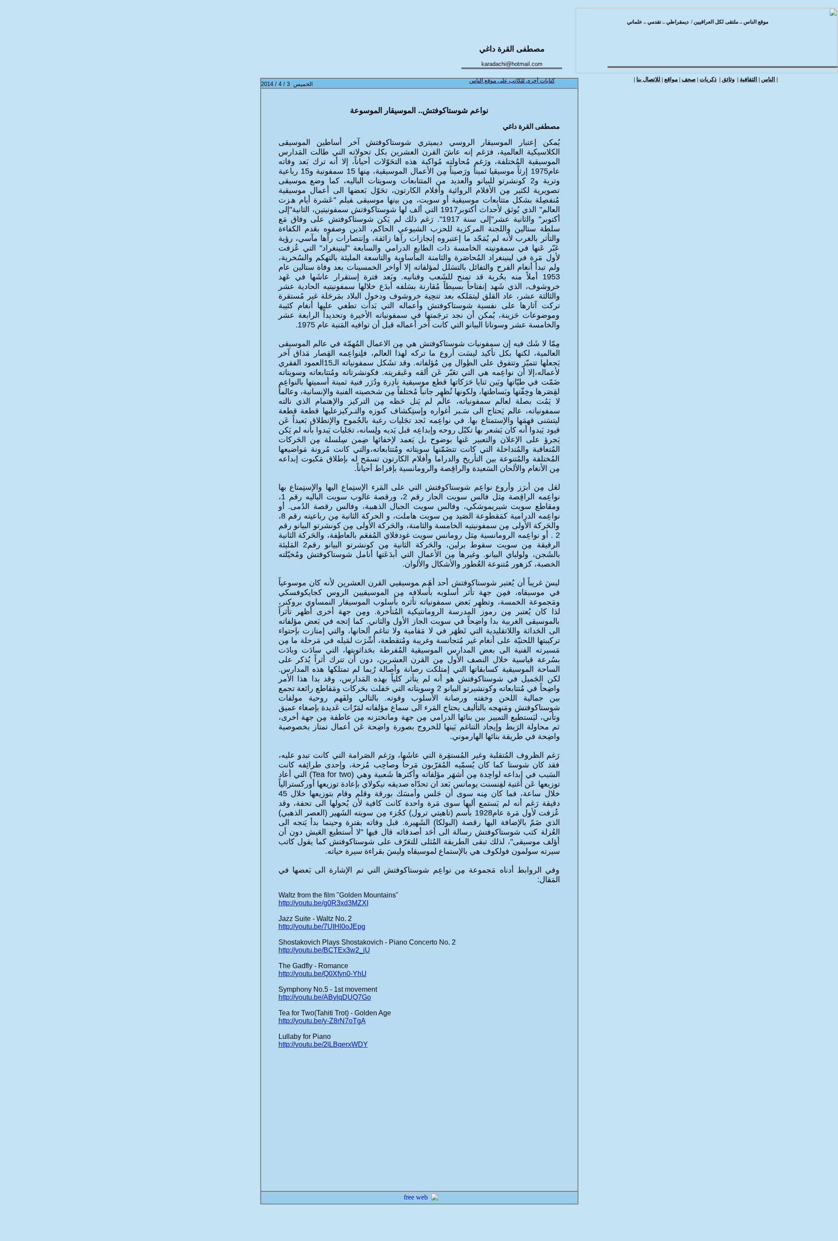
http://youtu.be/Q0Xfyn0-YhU (322, 973)
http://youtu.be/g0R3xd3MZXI (323, 903)
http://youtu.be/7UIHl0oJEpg (321, 926)
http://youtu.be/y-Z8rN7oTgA (322, 1020)
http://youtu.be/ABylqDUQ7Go (324, 997)
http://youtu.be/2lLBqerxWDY (323, 1044)
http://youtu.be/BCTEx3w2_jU (324, 950)
